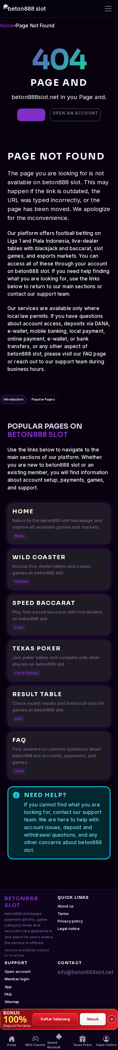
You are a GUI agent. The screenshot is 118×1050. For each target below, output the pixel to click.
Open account (18, 971)
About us (66, 906)
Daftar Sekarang (55, 1019)
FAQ (8, 994)
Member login (17, 979)
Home (7, 26)
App (8, 986)
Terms (63, 913)
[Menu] (108, 8)
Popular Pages (43, 399)
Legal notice (69, 928)
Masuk (93, 1019)
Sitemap (12, 1001)
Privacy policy (70, 921)
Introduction (13, 399)
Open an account (75, 113)
